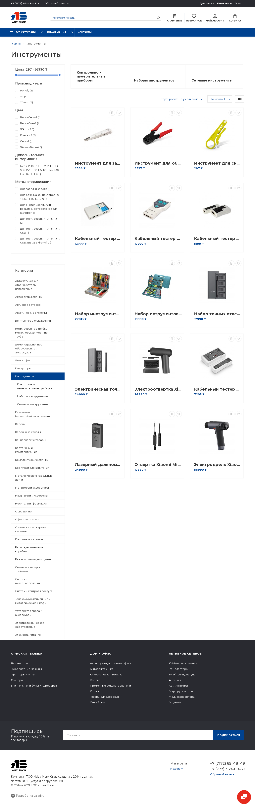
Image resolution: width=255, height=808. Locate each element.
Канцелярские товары (30, 439)
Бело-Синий (29, 123)
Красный (27, 135)
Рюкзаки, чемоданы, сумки (33, 559)
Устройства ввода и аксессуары (28, 612)
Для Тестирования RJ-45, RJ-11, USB (40, 230)
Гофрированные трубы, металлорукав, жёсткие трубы (31, 332)
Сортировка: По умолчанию (179, 99)
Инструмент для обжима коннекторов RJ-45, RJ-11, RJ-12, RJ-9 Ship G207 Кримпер (158, 163)
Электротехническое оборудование (29, 624)
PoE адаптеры (178, 668)
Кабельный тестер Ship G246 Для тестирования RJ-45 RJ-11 (217, 389)
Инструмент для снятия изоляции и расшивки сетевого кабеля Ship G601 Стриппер (217, 163)
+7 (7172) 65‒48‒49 (23, 3)
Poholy (26, 90)
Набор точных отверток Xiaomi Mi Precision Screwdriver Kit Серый (217, 314)
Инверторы (23, 368)
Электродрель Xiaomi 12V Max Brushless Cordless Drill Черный (217, 464)
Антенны (175, 680)
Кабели (20, 424)
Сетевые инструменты (32, 404)
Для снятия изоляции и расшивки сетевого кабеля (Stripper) (38, 208)
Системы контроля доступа (34, 591)
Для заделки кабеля (34, 188)
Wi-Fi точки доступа (182, 674)
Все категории (25, 32)
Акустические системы (31, 312)
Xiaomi (26, 102)
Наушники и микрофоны (31, 495)
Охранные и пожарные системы (30, 529)
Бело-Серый (29, 117)
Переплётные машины (26, 668)
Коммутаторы (178, 685)
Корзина (235, 20)
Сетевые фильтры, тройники (27, 569)
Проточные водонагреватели (110, 685)
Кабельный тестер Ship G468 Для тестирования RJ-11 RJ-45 (217, 238)
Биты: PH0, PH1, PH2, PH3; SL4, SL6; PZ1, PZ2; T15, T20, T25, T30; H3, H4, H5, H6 (39, 170)
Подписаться (228, 735)
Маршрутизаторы (181, 691)
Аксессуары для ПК (28, 296)
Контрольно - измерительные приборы (34, 386)
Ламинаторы (19, 663)
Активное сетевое (28, 304)
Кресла (95, 680)
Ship (24, 96)
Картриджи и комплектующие (26, 449)
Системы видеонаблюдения (27, 581)
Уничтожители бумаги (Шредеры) (34, 685)
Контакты (224, 3)
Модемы (175, 702)
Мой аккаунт (215, 20)
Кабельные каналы (28, 432)
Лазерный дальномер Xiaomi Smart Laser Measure (98, 464)
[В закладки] (119, 113)
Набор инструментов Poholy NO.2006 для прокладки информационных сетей (98, 314)
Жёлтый (26, 129)
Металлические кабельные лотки (34, 477)
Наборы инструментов (32, 396)
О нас (239, 3)
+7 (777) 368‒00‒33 (227, 769)
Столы (94, 691)
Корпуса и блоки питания (32, 467)
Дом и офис (23, 360)
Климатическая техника (106, 674)
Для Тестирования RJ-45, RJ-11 (39, 220)
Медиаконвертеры (182, 696)
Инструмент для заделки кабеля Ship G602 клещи (98, 163)
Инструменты (24, 376)
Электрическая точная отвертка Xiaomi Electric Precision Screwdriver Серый (98, 389)
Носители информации (31, 503)
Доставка (206, 3)
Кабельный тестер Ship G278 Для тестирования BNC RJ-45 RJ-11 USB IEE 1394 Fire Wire (158, 238)
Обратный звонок (56, 3)
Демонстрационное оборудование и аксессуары (28, 348)
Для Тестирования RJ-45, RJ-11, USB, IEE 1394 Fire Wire (40, 240)
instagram (176, 768)
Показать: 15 (218, 99)
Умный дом (97, 702)
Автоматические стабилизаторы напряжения (26, 284)
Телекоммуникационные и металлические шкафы (32, 600)
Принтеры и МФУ (23, 674)
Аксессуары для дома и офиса (110, 663)
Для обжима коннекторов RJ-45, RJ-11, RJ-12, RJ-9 (40, 196)
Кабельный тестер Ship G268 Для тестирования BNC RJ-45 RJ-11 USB (98, 238)
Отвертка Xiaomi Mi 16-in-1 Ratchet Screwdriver (158, 464)
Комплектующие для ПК (31, 459)
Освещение (23, 511)
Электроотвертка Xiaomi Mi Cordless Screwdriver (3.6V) (158, 389)
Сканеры (17, 680)
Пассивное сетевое (29, 539)
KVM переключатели (183, 663)
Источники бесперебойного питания (32, 414)
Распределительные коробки (29, 549)
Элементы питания (28, 634)
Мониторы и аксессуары (32, 487)
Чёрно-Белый (30, 147)
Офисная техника (27, 519)
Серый (25, 141)
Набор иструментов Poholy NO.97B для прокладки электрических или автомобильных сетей (158, 314)
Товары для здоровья (104, 696)
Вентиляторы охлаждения (33, 320)
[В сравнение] (112, 113)
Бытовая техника (101, 668)
